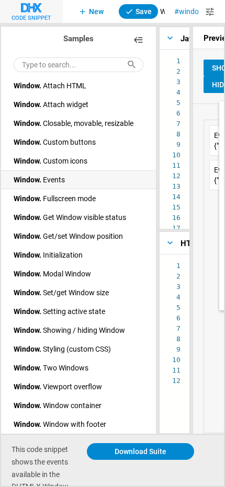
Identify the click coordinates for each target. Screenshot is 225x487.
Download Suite (140, 451)
